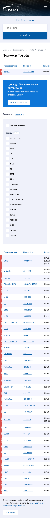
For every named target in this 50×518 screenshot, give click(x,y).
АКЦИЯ (1, 261)
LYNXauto (14, 184)
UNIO (12, 225)
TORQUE (13, 220)
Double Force (15, 138)
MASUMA (13, 189)
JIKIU (12, 179)
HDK (11, 159)
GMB (12, 148)
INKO (12, 164)
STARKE (13, 210)
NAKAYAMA (14, 194)
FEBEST (13, 143)
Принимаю (10, 512)
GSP (11, 154)
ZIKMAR (13, 230)
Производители (27, 20)
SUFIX (12, 215)
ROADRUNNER (16, 205)
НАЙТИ (26, 35)
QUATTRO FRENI (16, 200)
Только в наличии (17, 126)
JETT (12, 174)
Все (15, 133)
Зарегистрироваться (18, 102)
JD (11, 169)
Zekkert (13, 235)
